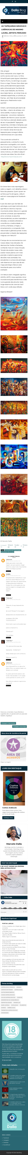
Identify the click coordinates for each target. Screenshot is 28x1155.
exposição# (4, 552)
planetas (23, 1005)
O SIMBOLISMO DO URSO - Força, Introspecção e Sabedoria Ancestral (17, 1077)
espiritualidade (6, 1002)
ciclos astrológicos (8, 997)
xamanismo (4, 1012)
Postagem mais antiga (19, 726)
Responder (8, 571)
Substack (5, 1142)
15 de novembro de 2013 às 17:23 (13, 561)
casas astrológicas (8, 994)
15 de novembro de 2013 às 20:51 (13, 599)
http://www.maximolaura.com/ (11, 157)
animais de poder (7, 989)
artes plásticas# (9, 550)
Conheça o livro (8, 817)
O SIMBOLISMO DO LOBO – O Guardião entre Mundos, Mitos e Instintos (17, 1103)
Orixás (19, 987)
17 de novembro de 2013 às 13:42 (13, 664)
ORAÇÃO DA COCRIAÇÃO (17, 1069)
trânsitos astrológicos (9, 1010)
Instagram (6, 1140)
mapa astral (5, 1005)
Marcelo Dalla (3, 913)
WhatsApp (10, 546)
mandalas (17, 1002)
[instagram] (15, 1)
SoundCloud (6, 1145)
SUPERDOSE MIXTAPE (10, 913)
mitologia (14, 1005)
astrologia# (18, 550)
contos (19, 997)
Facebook (16, 546)
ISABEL (8, 574)
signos (3, 1007)
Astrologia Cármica (8, 987)
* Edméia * (9, 598)
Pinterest (25, 546)
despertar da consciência (10, 1000)
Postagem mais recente (8, 723)
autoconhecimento (7, 992)
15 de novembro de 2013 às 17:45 (13, 575)
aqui (2, 199)
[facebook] (12, 1)
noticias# (11, 552)
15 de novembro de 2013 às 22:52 (13, 642)
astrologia (18, 989)
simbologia (11, 1007)
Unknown (9, 559)
